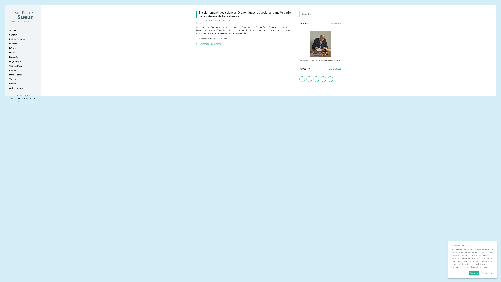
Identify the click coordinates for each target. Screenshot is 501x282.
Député (13, 48)
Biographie (335, 24)
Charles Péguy (16, 65)
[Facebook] (302, 79)
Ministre (13, 43)
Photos (12, 83)
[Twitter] (309, 79)
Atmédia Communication (27, 102)
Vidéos (12, 79)
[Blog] (316, 79)
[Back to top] (493, 274)
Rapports (13, 57)
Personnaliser (488, 273)
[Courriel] (330, 79)
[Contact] (323, 79)
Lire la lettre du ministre (210, 43)
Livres (12, 52)
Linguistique (15, 61)
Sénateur (13, 34)
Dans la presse (16, 74)
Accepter (474, 273)
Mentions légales (23, 95)
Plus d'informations (478, 267)
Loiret (216, 20)
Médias (12, 70)
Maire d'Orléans (17, 39)
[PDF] (289, 20)
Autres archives (17, 88)
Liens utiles (335, 69)
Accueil (12, 30)
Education (225, 20)
